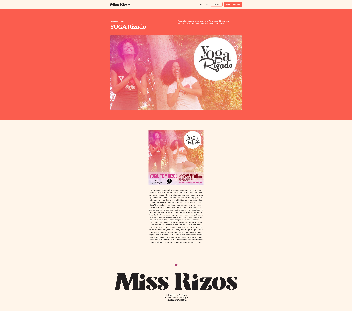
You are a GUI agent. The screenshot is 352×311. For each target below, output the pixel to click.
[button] (203, 4)
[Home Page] (120, 4)
